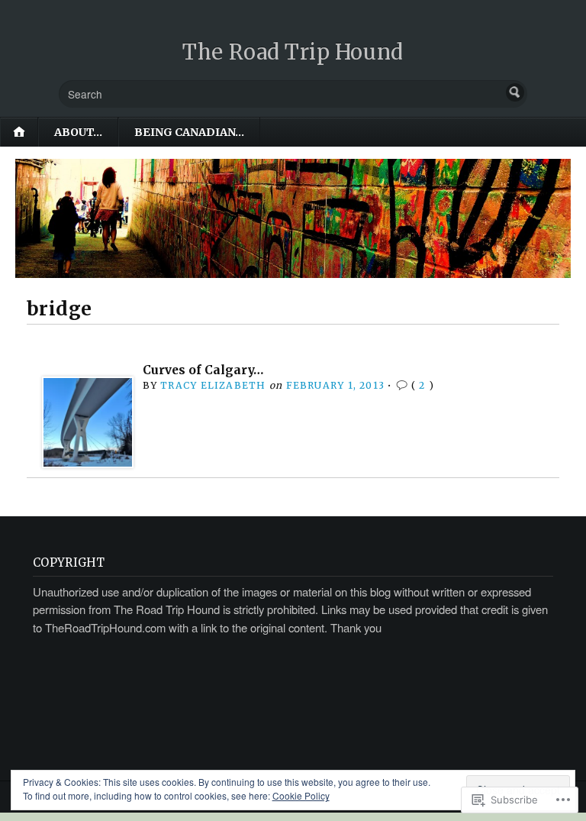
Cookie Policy (301, 795)
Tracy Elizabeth (213, 385)
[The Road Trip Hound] (293, 218)
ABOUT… (78, 132)
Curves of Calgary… (203, 370)
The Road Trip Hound (292, 52)
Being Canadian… (189, 132)
